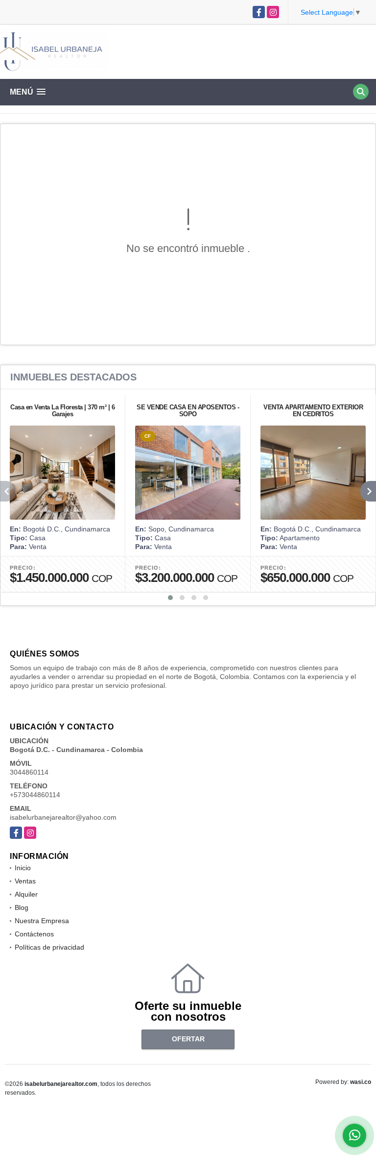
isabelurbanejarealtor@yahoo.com (63, 817)
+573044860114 (35, 795)
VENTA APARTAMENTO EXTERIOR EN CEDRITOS (313, 410)
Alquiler (26, 894)
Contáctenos (34, 934)
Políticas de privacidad (49, 947)
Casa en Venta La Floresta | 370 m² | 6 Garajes (62, 410)
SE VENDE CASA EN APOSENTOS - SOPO (188, 410)
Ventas (25, 881)
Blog (21, 907)
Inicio (23, 868)
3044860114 (29, 772)
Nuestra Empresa (42, 921)
